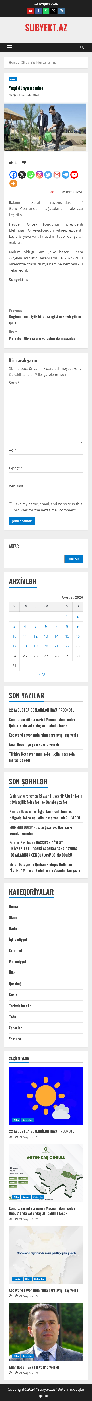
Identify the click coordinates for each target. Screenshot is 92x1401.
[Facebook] (13, 175)
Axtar (14, 546)
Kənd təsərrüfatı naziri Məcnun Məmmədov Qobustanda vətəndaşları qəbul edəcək (42, 1211)
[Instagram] (39, 175)
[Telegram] (65, 175)
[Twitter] (48, 175)
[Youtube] (74, 175)
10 (14, 636)
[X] (22, 175)
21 (56, 646)
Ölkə (12, 79)
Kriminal (15, 950)
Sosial (13, 995)
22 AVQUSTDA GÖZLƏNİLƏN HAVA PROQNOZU (41, 710)
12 (35, 636)
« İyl (42, 674)
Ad (12, 450)
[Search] (82, 47)
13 (46, 636)
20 (46, 646)
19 (35, 646)
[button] (9, 47)
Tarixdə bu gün (20, 1006)
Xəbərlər (15, 1027)
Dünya (13, 906)
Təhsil (13, 1017)
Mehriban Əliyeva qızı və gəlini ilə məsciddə (42, 335)
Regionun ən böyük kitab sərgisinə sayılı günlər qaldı (45, 316)
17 (14, 646)
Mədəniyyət (17, 961)
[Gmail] (57, 175)
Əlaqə (13, 917)
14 (56, 636)
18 (25, 646)
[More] (13, 183)
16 (78, 636)
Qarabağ (15, 983)
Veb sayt (16, 486)
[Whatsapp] (31, 175)
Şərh (14, 382)
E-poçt (16, 468)
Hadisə (14, 928)
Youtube (15, 1038)
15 (67, 636)
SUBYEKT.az (46, 27)
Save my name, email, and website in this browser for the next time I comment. (48, 507)
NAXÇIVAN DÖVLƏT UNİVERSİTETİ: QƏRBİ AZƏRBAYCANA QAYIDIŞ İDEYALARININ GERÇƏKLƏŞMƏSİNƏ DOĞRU (43, 848)
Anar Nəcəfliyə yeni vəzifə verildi (34, 744)
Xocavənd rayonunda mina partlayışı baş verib (43, 735)
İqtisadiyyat (18, 939)
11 (25, 636)
